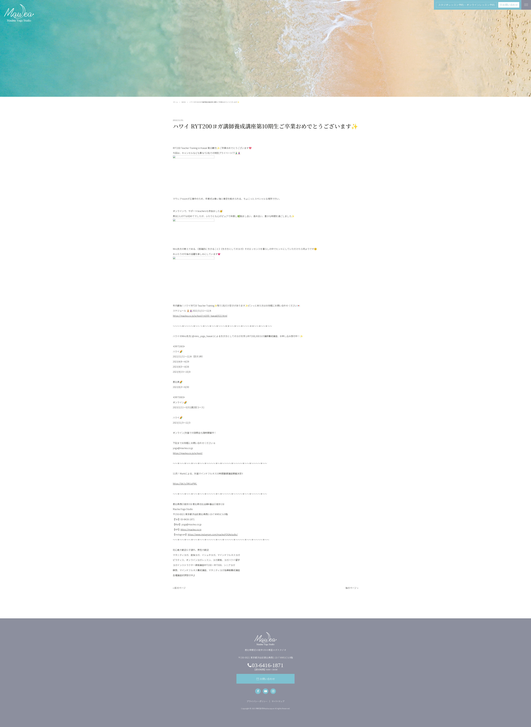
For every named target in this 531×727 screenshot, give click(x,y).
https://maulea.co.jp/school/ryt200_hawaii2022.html (200, 315)
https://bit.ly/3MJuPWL (185, 483)
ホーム (175, 102)
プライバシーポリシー (257, 701)
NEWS (184, 102)
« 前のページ (179, 587)
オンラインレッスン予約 (481, 4)
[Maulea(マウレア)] (19, 20)
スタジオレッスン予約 (451, 4)
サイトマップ (278, 701)
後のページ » (351, 587)
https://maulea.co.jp (190, 529)
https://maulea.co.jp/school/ (188, 453)
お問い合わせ (509, 4)
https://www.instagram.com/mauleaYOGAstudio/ (213, 534)
